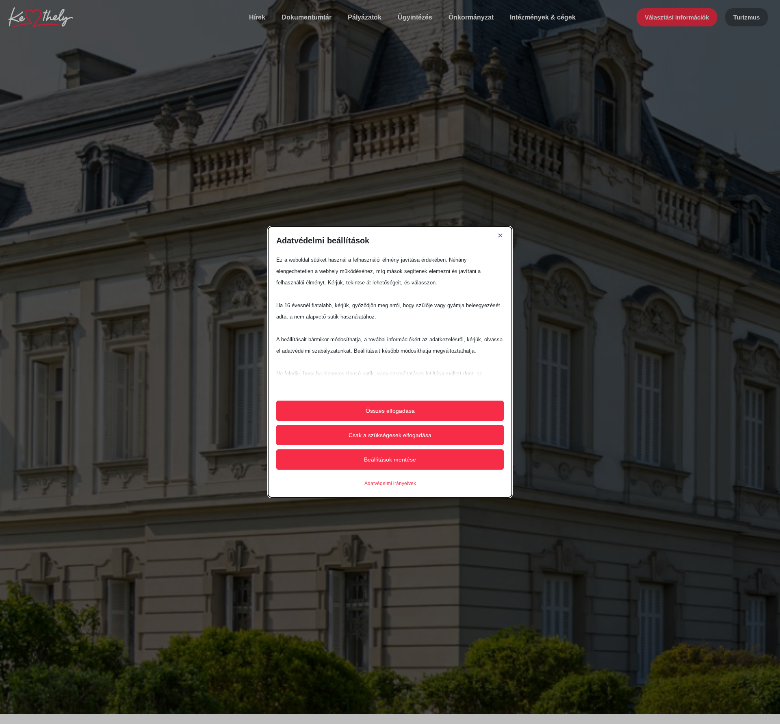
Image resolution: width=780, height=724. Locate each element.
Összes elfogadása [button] (390, 411)
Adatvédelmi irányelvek (390, 483)
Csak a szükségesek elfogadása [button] (390, 435)
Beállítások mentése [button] (390, 459)
